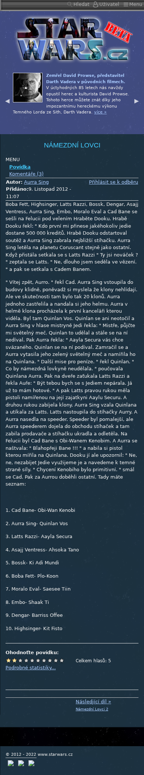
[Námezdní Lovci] (72, 38)
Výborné (50, 660)
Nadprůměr (38, 660)
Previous (7, 100)
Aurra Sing (36, 182)
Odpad (8, 660)
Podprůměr (26, 660)
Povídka (20, 167)
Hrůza (14, 660)
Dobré (44, 660)
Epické (62, 660)
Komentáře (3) (26, 174)
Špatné (20, 660)
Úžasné (56, 660)
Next (136, 100)
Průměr (32, 660)
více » (100, 112)
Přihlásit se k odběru (113, 182)
